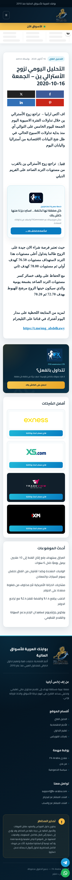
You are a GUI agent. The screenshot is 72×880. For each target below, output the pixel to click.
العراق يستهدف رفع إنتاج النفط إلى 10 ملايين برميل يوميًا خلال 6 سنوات (38, 560)
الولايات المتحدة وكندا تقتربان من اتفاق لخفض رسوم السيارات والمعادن (36, 573)
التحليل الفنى (56, 59)
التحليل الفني (60, 719)
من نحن (63, 763)
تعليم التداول (60, 730)
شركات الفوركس (58, 736)
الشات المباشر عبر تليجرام (55, 797)
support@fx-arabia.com (54, 791)
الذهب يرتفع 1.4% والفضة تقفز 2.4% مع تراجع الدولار (37, 601)
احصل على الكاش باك (36, 385)
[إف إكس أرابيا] (61, 15)
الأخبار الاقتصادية (58, 724)
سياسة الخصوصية (58, 769)
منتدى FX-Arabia (58, 758)
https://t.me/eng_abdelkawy (44, 328)
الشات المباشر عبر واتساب (54, 803)
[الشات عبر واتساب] (65, 872)
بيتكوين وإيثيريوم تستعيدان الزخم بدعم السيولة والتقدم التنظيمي (37, 614)
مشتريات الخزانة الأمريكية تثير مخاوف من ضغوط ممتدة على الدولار (36, 587)
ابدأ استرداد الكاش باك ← (36, 231)
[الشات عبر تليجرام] (65, 862)
